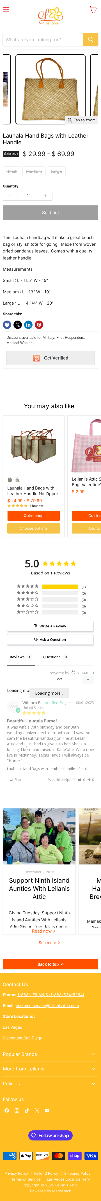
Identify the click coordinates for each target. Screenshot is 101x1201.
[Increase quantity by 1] (45, 196)
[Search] (90, 39)
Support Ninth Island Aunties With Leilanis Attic (39, 889)
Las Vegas (12, 1027)
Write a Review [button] (53, 626)
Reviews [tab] (17, 656)
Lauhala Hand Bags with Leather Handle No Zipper (32, 490)
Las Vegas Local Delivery (68, 1179)
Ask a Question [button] (53, 639)
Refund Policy (46, 1173)
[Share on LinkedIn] (28, 325)
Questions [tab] (52, 656)
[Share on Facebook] (7, 325)
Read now (42, 931)
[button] (81, 779)
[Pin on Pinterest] (39, 325)
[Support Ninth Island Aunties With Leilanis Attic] (39, 836)
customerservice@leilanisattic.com (47, 1005)
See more (48, 942)
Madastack (61, 1191)
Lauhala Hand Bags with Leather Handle (41, 768)
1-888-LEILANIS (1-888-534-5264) (50, 994)
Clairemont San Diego (22, 1037)
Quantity (11, 186)
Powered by (71, 672)
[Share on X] (17, 325)
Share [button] (19, 779)
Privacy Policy (16, 1173)
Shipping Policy (77, 1173)
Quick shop (33, 515)
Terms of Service (26, 1179)
